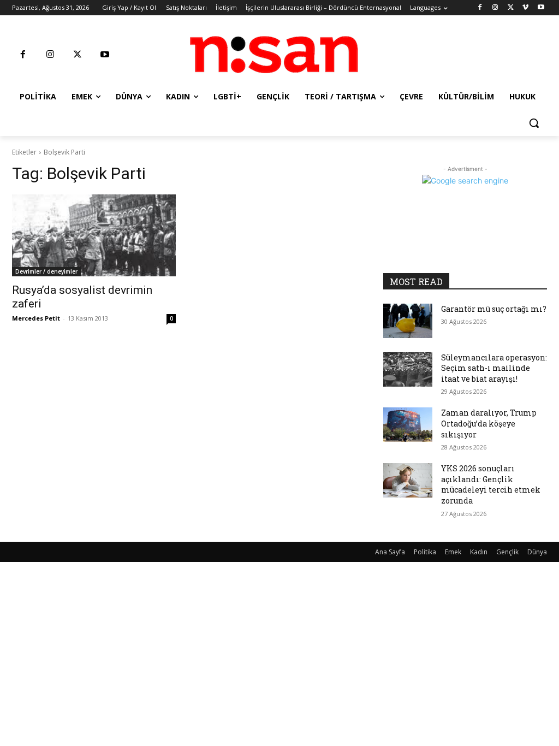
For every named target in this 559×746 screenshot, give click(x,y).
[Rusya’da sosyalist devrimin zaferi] (94, 235)
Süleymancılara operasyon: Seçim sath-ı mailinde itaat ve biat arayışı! (494, 368)
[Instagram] (495, 8)
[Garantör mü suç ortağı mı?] (407, 321)
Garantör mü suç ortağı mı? (493, 309)
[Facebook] (480, 8)
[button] (534, 123)
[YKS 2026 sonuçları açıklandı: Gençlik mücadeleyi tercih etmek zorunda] (407, 480)
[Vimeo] (525, 8)
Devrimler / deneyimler (46, 271)
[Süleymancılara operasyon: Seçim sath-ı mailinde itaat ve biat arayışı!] (407, 369)
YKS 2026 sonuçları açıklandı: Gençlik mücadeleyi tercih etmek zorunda (490, 484)
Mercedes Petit (36, 318)
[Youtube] (540, 8)
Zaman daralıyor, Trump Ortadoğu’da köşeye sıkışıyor (489, 423)
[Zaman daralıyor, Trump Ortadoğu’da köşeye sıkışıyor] (407, 424)
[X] (510, 8)
